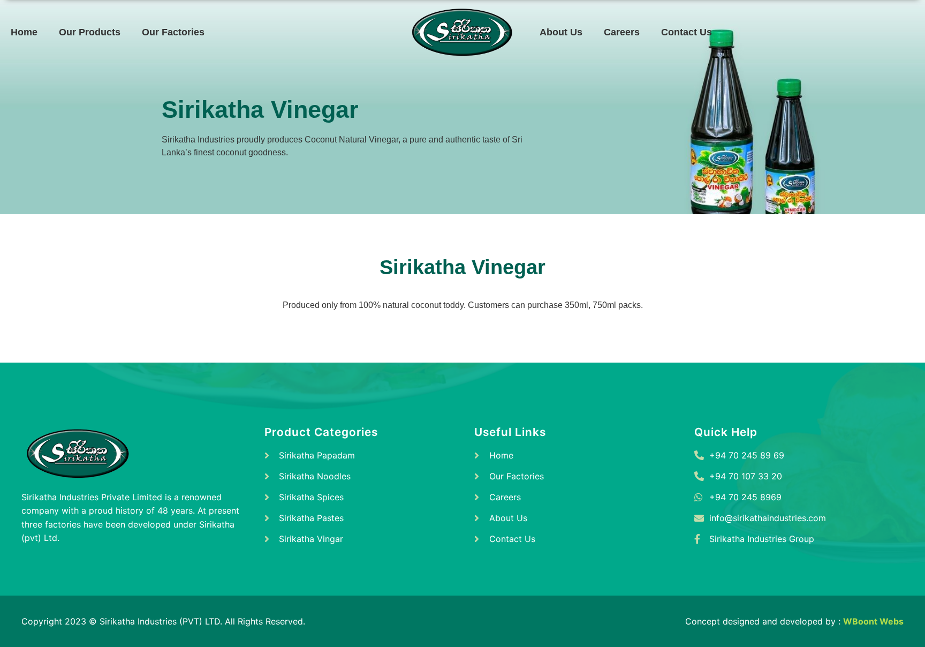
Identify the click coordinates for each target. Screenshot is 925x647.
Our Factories (173, 32)
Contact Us (686, 32)
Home (24, 32)
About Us (561, 32)
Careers (622, 32)
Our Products (89, 32)
